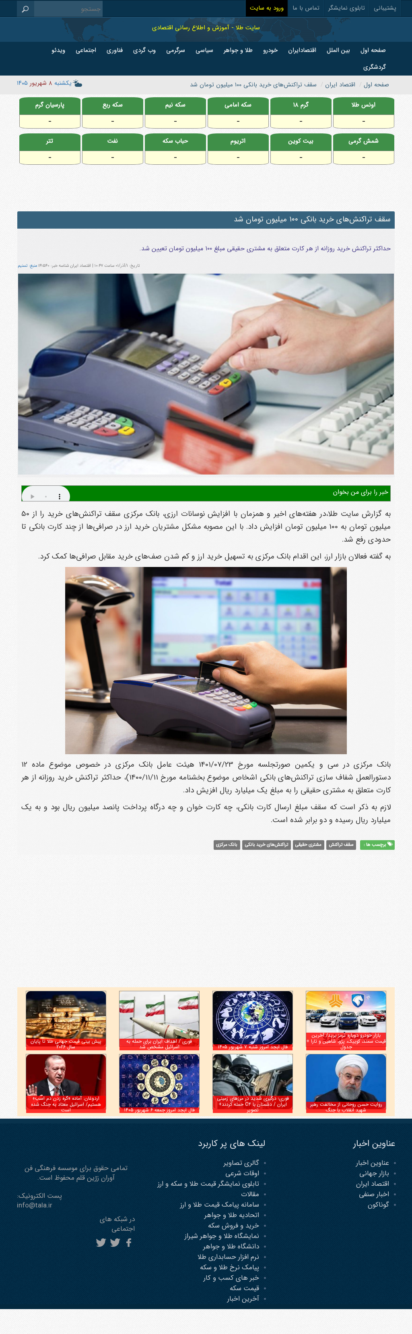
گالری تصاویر (241, 1163)
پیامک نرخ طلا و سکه (229, 1267)
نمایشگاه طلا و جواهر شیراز (222, 1236)
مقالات (250, 1194)
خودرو (270, 50)
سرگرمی (175, 50)
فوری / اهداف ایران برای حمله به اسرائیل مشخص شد (159, 1044)
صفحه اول (373, 50)
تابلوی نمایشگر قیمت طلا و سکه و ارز (208, 1184)
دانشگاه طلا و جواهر (231, 1246)
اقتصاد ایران (372, 1184)
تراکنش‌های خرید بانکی (266, 844)
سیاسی (204, 50)
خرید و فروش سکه (233, 1225)
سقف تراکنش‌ (341, 844)
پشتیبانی (385, 8)
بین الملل (338, 50)
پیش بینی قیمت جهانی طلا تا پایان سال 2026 (66, 1044)
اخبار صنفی (374, 1194)
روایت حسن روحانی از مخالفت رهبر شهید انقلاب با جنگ (346, 1107)
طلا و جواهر (238, 50)
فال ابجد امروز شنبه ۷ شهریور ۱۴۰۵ (253, 1047)
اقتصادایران (302, 50)
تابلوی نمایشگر (346, 8)
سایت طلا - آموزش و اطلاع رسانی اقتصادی (206, 27)
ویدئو (58, 50)
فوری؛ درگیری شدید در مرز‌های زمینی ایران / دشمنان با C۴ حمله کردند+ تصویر (253, 1104)
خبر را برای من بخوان (360, 492)
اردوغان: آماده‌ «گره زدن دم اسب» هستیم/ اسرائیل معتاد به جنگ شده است (66, 1104)
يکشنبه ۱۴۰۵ (44, 83)
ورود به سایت (267, 8)
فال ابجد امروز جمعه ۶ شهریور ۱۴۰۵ (159, 1110)
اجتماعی (86, 50)
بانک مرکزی (226, 844)
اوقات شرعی (242, 1173)
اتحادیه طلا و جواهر (231, 1215)
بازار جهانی (374, 1173)
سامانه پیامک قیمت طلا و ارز (219, 1204)
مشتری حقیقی (308, 844)
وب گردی (144, 50)
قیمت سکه (244, 1288)
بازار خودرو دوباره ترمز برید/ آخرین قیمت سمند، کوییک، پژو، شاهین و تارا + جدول (346, 1041)
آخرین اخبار (243, 1298)
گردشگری (374, 67)
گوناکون (378, 1204)
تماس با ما (306, 8)
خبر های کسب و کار (231, 1278)
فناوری (115, 50)
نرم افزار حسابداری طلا (228, 1257)
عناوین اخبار (372, 1163)
